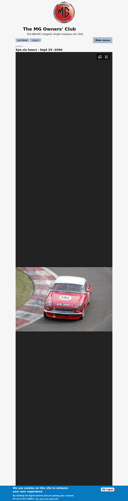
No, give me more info (47, 499)
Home (19, 46)
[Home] (64, 23)
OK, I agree (107, 489)
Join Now (22, 40)
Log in (35, 40)
